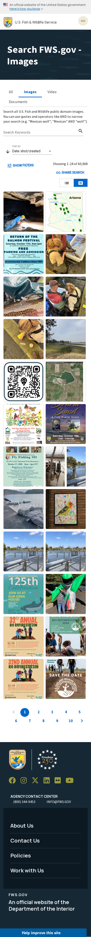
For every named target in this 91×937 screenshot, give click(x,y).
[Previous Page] (13, 712)
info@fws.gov (59, 801)
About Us (22, 825)
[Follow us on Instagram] (25, 780)
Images (30, 91)
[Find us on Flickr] (59, 780)
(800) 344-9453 (24, 801)
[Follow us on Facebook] (14, 780)
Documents (18, 101)
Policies (20, 855)
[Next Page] (82, 721)
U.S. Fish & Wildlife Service (36, 22)
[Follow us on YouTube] (71, 780)
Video (52, 91)
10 (71, 720)
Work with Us (27, 870)
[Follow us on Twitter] (37, 780)
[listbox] (32, 151)
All (11, 91)
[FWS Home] (8, 22)
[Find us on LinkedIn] (48, 780)
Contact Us (25, 840)
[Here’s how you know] (45, 7)
